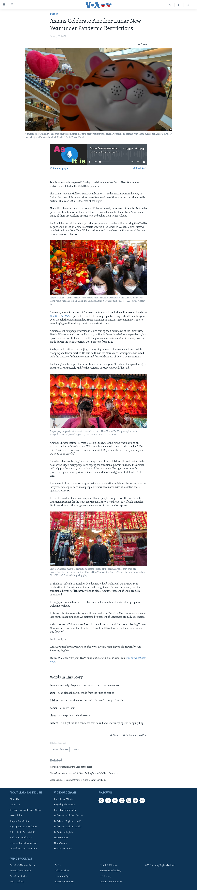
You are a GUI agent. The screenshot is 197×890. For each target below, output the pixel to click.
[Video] (179, 5)
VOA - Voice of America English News (110, 152)
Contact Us (15, 805)
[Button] (142, 44)
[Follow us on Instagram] (121, 800)
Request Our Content (20, 821)
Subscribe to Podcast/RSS (22, 832)
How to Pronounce (63, 849)
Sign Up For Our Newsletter (23, 827)
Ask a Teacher (62, 871)
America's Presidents (20, 871)
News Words (60, 843)
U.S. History (105, 876)
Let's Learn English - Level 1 (67, 821)
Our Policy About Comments (23, 849)
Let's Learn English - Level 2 (67, 827)
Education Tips (62, 876)
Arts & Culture (17, 882)
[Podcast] (135, 800)
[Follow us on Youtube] (115, 800)
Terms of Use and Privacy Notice (26, 810)
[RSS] (128, 800)
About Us (14, 799)
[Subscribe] (142, 800)
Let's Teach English (63, 832)
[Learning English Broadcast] (170, 5)
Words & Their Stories (111, 882)
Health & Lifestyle (109, 865)
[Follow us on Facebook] (101, 800)
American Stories (18, 876)
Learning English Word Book (24, 843)
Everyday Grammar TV (65, 810)
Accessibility (16, 816)
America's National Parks (22, 865)
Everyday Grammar (64, 882)
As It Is (54, 14)
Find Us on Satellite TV (21, 838)
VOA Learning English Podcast (160, 865)
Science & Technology (110, 871)
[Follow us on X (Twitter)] (108, 800)
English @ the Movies (64, 805)
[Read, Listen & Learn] (187, 5)
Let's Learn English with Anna (69, 816)
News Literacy (61, 838)
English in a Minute (63, 799)
